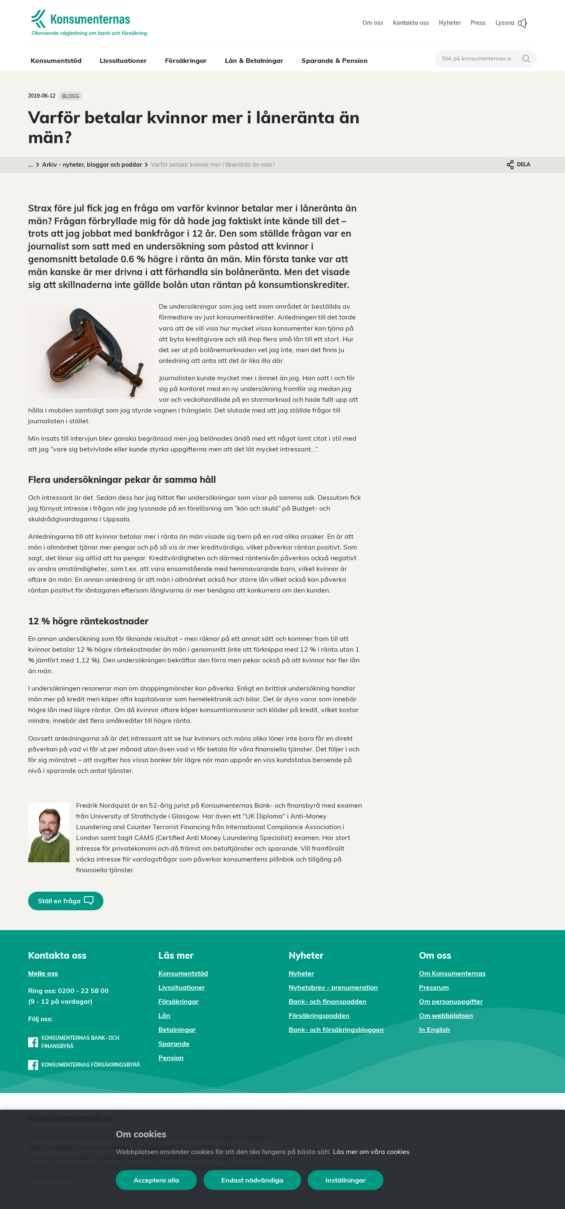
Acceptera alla (156, 1180)
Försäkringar (186, 60)
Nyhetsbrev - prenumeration (333, 987)
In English (434, 1029)
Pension (171, 1057)
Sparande (173, 1043)
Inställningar (346, 1180)
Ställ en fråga (59, 901)
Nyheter (301, 973)
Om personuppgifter (451, 1001)
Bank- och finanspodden (327, 1001)
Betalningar (177, 1029)
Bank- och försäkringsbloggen (336, 1029)
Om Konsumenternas (452, 973)
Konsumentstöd (56, 60)
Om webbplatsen (446, 1015)
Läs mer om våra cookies (371, 1151)
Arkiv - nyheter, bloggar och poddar (92, 164)
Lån (164, 1015)
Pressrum (434, 987)
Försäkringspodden (319, 1015)
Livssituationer (123, 60)
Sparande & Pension (335, 60)
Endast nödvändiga (252, 1180)
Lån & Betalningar (254, 60)
